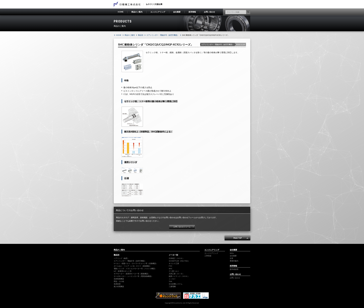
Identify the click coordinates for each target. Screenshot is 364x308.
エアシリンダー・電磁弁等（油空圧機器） (162, 35)
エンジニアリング (157, 12)
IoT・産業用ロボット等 (123, 271)
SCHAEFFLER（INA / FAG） (179, 261)
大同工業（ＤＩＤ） (176, 274)
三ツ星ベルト (174, 271)
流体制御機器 (119, 279)
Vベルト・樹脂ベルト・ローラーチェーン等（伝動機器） (136, 263)
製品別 (140, 35)
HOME (120, 12)
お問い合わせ (209, 12)
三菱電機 (172, 286)
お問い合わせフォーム (182, 227)
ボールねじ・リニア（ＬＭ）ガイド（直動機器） (132, 266)
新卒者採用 (234, 269)
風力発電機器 (119, 286)
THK (170, 281)
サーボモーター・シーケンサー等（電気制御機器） (133, 276)
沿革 (231, 258)
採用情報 (192, 12)
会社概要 (177, 12)
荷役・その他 (119, 281)
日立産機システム (175, 284)
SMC (170, 268)
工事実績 (207, 256)
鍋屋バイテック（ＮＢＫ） (179, 276)
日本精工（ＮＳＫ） (176, 258)
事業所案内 (234, 261)
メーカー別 (173, 255)
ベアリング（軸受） (121, 258)
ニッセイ (172, 279)
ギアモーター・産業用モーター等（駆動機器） (132, 274)
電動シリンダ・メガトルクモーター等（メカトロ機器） (135, 268)
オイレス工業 (174, 263)
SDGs (232, 253)
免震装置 (117, 284)
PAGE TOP (237, 238)
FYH (170, 266)
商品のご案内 (136, 12)
